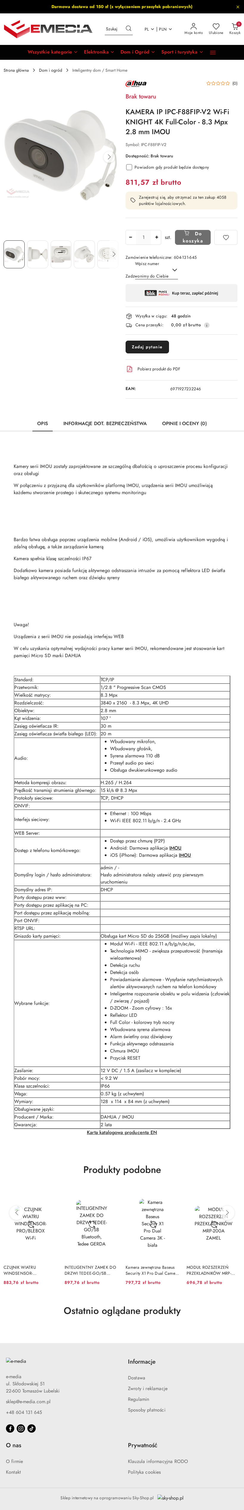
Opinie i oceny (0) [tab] (184, 423)
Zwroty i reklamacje (148, 1388)
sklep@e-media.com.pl (28, 1401)
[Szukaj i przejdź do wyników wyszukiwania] (128, 29)
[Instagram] (21, 1428)
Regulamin (138, 1399)
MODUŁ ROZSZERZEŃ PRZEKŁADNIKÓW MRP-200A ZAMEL (209, 1270)
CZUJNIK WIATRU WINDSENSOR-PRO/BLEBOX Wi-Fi (22, 1270)
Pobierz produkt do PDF (158, 369)
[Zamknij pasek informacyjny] (237, 7)
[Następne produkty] (227, 1213)
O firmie (14, 1461)
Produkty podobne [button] (122, 1170)
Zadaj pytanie (147, 347)
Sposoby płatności (146, 1409)
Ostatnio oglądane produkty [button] (122, 1311)
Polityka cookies (144, 1472)
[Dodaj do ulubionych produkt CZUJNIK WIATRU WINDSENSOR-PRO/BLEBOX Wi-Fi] (50, 1194)
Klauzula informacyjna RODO (158, 1461)
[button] (53, 52)
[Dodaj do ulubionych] (225, 237)
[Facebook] (10, 1428)
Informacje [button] (142, 1361)
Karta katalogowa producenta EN (122, 1132)
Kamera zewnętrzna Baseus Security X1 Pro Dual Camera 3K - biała (152, 1270)
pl (147, 29)
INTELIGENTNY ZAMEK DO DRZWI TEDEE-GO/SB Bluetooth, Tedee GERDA (90, 1270)
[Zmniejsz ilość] (130, 237)
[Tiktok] (31, 1428)
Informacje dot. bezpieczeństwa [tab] (105, 423)
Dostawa (136, 1377)
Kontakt (13, 1472)
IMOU (175, 848)
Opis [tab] (42, 423)
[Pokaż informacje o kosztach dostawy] (207, 325)
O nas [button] (13, 1445)
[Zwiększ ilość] (156, 237)
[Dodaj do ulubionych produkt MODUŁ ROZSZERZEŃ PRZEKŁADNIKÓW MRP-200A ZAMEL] (233, 1194)
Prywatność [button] (142, 1445)
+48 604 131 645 (24, 1412)
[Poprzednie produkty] (16, 1213)
